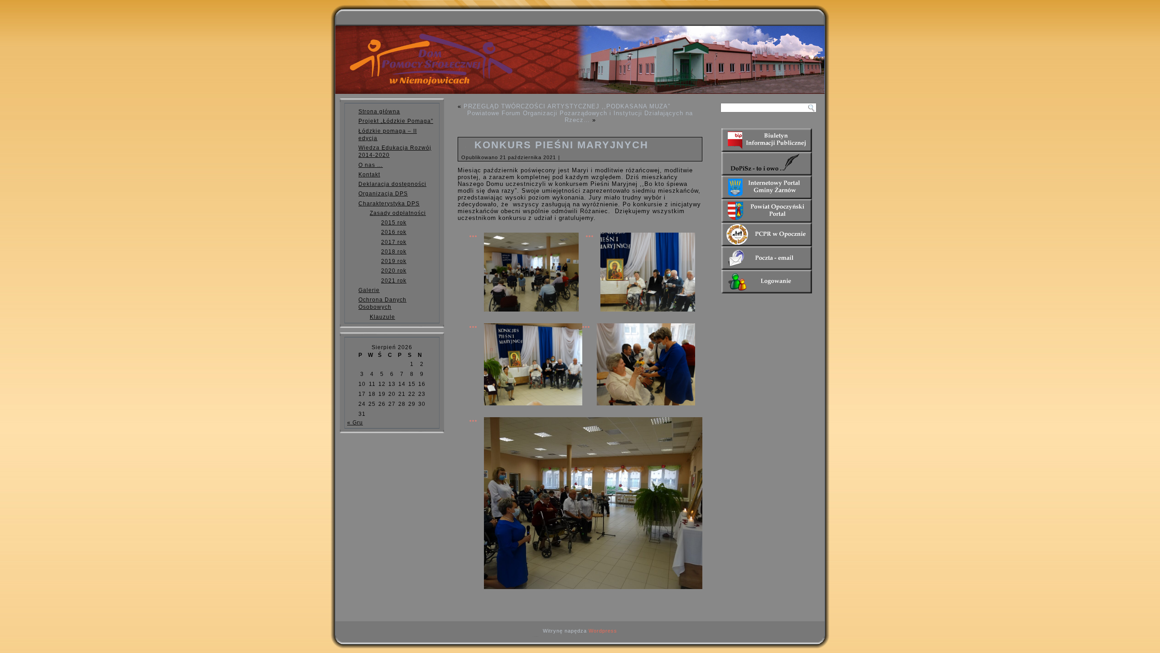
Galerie (369, 290)
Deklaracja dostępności (392, 184)
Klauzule (382, 317)
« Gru (355, 422)
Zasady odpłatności (398, 213)
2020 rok (393, 271)
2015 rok (393, 222)
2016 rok (393, 232)
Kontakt (369, 174)
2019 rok (393, 261)
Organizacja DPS (383, 193)
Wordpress (603, 631)
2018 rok (393, 252)
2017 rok (393, 242)
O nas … (370, 165)
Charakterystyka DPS (389, 203)
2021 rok (393, 281)
